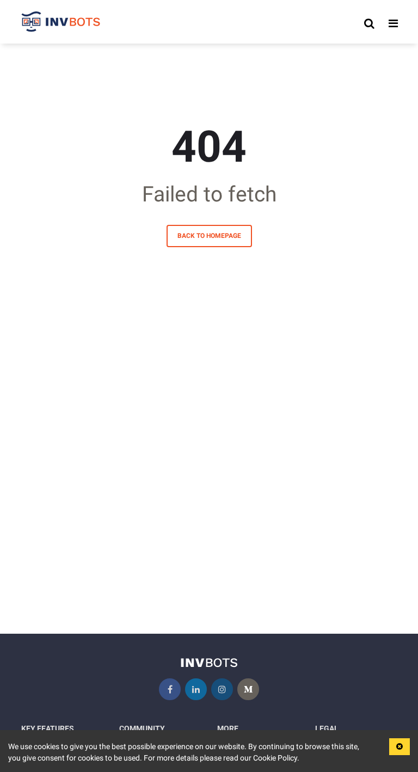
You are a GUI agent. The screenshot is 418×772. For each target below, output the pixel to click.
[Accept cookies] (399, 746)
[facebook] (170, 689)
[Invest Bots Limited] (61, 23)
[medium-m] (248, 689)
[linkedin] (196, 689)
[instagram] (222, 689)
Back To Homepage (209, 236)
